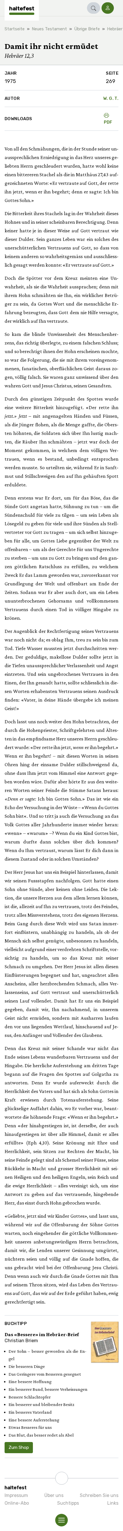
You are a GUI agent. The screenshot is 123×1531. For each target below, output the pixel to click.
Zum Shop (19, 1447)
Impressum (16, 1495)
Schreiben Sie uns (99, 1495)
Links (112, 1503)
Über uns (54, 1495)
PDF (108, 122)
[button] (93, 8)
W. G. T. (110, 98)
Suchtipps (68, 1503)
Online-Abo (17, 1503)
